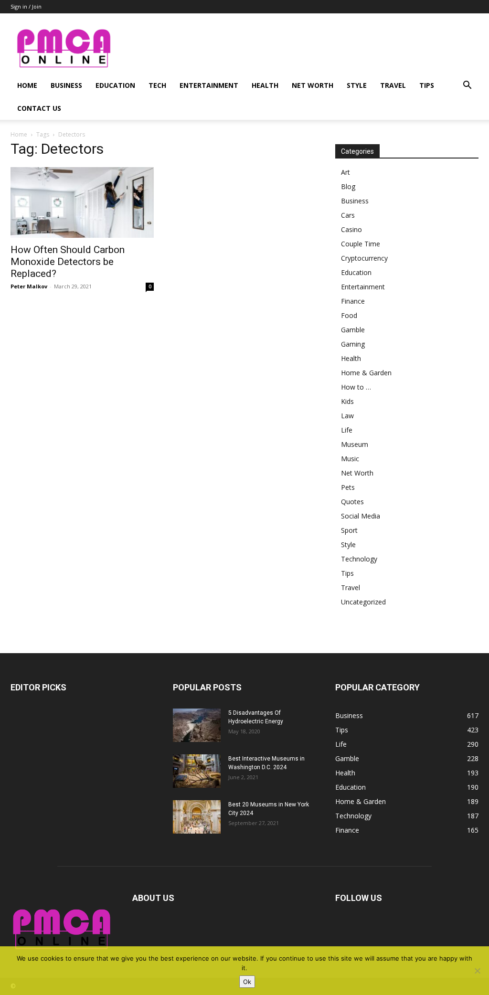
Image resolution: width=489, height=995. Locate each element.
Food (349, 315)
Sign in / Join (26, 6)
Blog (348, 186)
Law (347, 415)
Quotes (352, 501)
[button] (467, 86)
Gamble (353, 329)
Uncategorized (363, 601)
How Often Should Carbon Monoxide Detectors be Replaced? (68, 261)
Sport (349, 530)
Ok (247, 981)
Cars (348, 215)
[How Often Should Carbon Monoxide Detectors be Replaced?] (82, 202)
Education (115, 85)
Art (345, 172)
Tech (157, 85)
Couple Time (360, 243)
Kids (347, 401)
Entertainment (209, 85)
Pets (348, 487)
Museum (354, 444)
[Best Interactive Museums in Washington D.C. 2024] (197, 771)
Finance (353, 301)
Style (357, 85)
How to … (356, 387)
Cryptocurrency (364, 258)
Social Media (360, 515)
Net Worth (312, 85)
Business (66, 85)
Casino (351, 229)
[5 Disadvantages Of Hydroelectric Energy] (197, 725)
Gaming (353, 344)
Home (27, 85)
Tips (426, 85)
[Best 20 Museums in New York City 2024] (197, 817)
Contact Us (39, 108)
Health (265, 85)
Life (346, 429)
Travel (393, 85)
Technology (359, 558)
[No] (477, 970)
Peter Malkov (29, 286)
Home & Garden (366, 372)
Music (350, 458)
